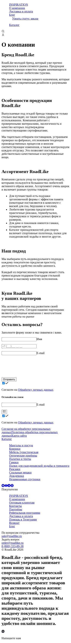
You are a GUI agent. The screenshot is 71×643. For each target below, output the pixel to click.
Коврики (14, 448)
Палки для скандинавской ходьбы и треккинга (39, 465)
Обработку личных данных (35, 389)
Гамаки (14, 462)
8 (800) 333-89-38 (12, 546)
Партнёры (15, 509)
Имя (39, 339)
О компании (17, 8)
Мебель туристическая (23, 452)
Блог (12, 14)
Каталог (14, 25)
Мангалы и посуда (21, 445)
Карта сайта (19, 435)
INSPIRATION (18, 4)
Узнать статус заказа (25, 18)
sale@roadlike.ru (12, 536)
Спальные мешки (20, 472)
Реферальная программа (24, 512)
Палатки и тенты (20, 459)
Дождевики (16, 475)
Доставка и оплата (21, 11)
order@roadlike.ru (12, 542)
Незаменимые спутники (24, 479)
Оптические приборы (23, 455)
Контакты (15, 506)
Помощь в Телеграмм (23, 519)
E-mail (40, 353)
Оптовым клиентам (21, 502)
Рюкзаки (14, 469)
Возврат (14, 522)
